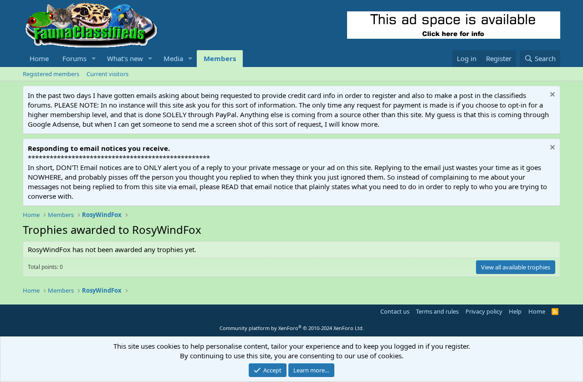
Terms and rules (437, 311)
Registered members (51, 74)
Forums (74, 58)
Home (39, 58)
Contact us (394, 311)
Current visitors (107, 74)
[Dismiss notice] (551, 95)
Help (515, 311)
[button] (93, 58)
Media (173, 58)
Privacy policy (483, 311)
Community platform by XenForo (292, 328)
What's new (125, 58)
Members (220, 58)
